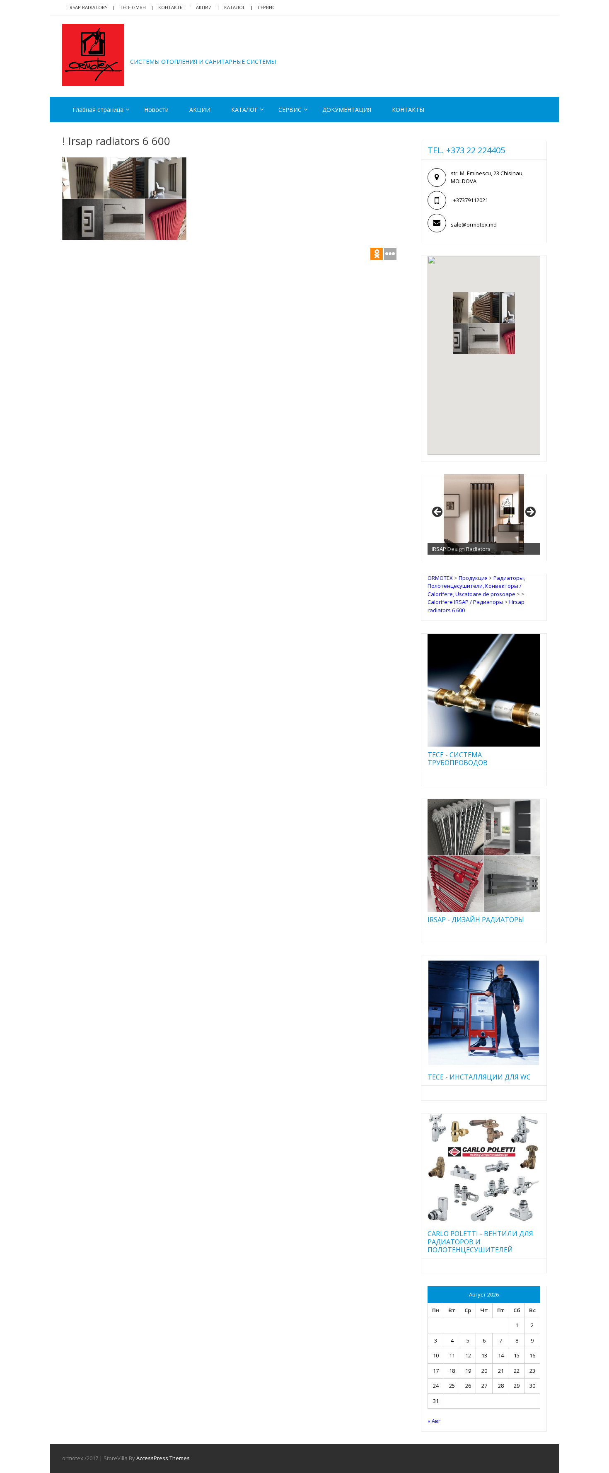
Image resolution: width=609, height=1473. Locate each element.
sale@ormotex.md (474, 224)
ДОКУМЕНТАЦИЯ (346, 109)
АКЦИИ (204, 7)
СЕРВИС (290, 109)
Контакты (171, 7)
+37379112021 (470, 200)
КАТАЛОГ (234, 7)
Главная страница (97, 109)
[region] (484, 514)
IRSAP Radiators (87, 7)
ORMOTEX (166, 49)
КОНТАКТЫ (408, 109)
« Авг (434, 1421)
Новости (156, 109)
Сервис (266, 7)
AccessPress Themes (163, 1458)
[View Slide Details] (484, 514)
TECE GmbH (133, 7)
